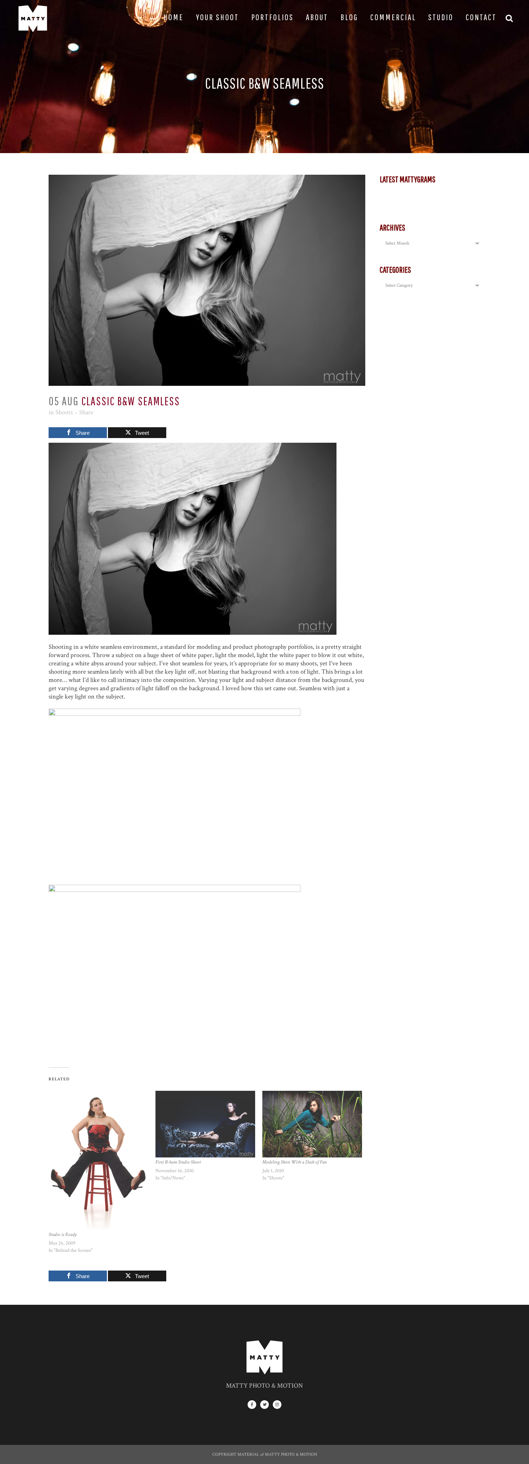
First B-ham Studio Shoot (178, 1162)
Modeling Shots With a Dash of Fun (294, 1162)
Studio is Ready (63, 1234)
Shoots (64, 412)
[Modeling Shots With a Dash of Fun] (312, 1124)
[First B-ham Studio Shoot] (205, 1124)
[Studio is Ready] (98, 1160)
